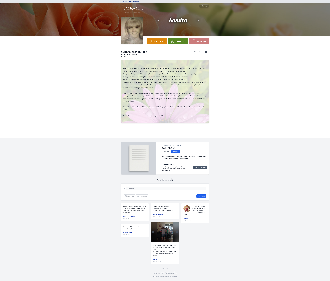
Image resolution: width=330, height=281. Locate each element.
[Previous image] (153, 232)
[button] (165, 232)
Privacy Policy (160, 273)
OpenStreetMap (167, 276)
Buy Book (175, 151)
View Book (166, 151)
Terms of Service (170, 273)
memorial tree (143, 116)
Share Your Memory (199, 167)
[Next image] (177, 232)
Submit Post (201, 196)
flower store (169, 116)
